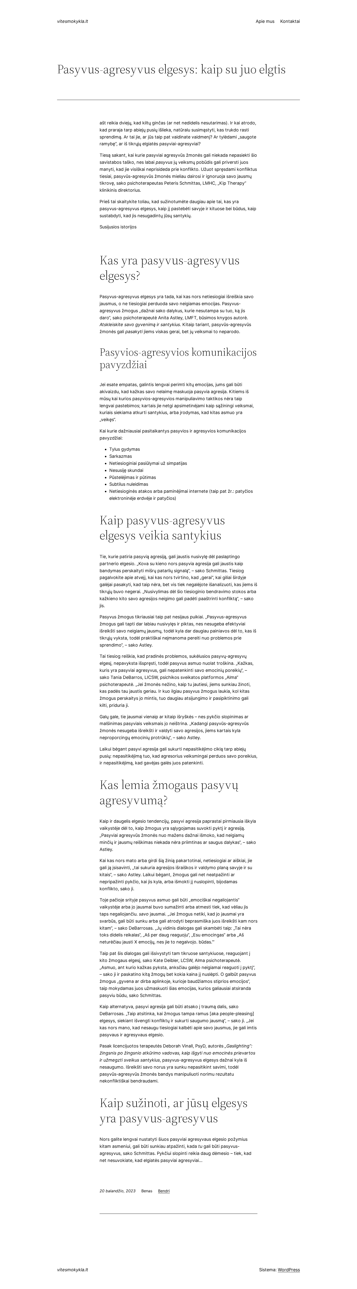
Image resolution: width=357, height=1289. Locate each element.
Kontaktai (290, 21)
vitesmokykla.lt (72, 21)
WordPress (289, 1269)
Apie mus (265, 21)
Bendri (164, 1190)
